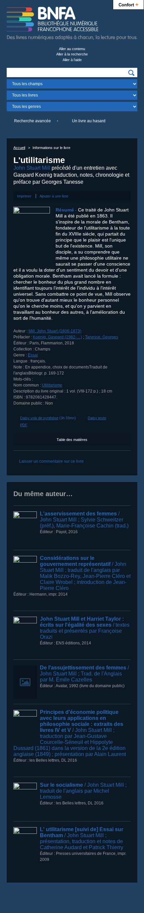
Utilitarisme (52, 385)
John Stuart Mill (31, 168)
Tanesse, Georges (101, 337)
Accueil (19, 148)
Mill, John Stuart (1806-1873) (54, 331)
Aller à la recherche (72, 54)
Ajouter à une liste (54, 196)
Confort (128, 4)
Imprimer (24, 196)
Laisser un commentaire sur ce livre (51, 461)
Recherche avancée (32, 121)
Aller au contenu (72, 49)
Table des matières (72, 440)
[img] (131, 73)
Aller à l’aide (72, 60)
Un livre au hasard (88, 121)
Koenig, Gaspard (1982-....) (57, 337)
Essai (33, 355)
